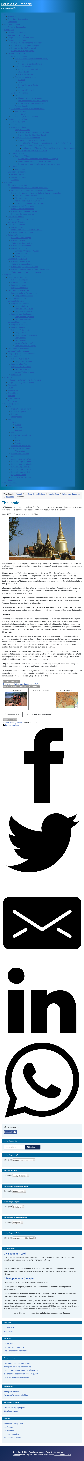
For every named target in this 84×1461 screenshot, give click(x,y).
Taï (36, 684)
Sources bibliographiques (14, 1407)
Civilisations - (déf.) (15, 1253)
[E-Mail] (42, 923)
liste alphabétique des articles (16, 1351)
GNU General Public (62, 1455)
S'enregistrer (9, 1331)
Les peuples (8, 1344)
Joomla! (16, 1455)
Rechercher (34, 1147)
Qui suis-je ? (9, 1328)
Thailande (7, 684)
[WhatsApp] (42, 1080)
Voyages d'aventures (12, 1391)
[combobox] (14, 1147)
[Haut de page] (80, 1457)
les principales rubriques (14, 1347)
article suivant (66, 690)
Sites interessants (11, 1411)
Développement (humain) (19, 1278)
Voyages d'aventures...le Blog (16, 1395)
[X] (42, 844)
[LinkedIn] (42, 1001)
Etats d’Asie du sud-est (23, 684)
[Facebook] (42, 765)
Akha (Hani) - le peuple (41, 714)
